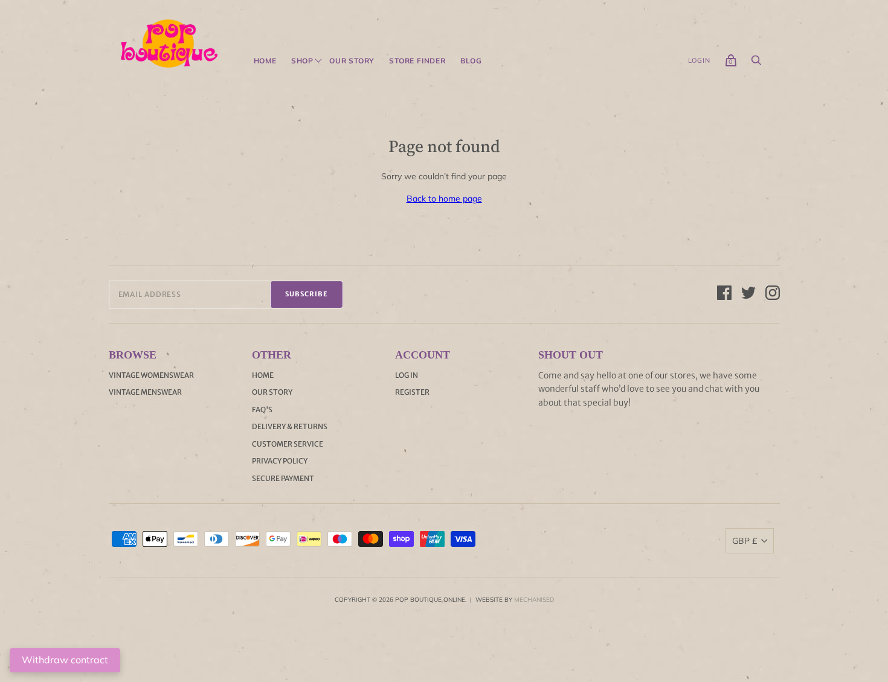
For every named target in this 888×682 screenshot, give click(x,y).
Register (412, 392)
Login (699, 60)
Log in (406, 375)
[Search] (756, 63)
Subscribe (306, 294)
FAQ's (262, 409)
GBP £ (744, 540)
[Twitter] (748, 294)
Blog (471, 61)
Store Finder (417, 61)
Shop (302, 61)
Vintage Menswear (145, 392)
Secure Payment (283, 478)
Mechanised (534, 600)
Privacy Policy (279, 460)
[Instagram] (772, 294)
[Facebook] (724, 294)
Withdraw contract (65, 660)
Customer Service (287, 443)
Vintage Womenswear (151, 375)
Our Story (352, 61)
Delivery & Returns (289, 426)
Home (265, 61)
